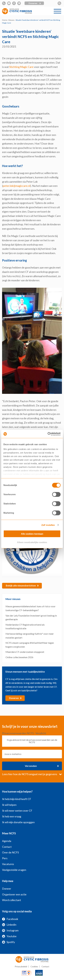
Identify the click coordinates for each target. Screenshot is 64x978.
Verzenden (42, 765)
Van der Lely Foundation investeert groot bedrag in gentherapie (31, 617)
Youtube (12, 936)
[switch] (56, 494)
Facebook (12, 919)
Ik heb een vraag (11, 816)
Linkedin (11, 924)
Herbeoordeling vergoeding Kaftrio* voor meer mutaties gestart (30, 635)
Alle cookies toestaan (32, 534)
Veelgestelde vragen (14, 869)
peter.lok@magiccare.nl (16, 185)
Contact (7, 846)
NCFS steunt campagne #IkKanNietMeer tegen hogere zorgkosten (30, 644)
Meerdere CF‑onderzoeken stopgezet (25, 651)
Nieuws (11, 20)
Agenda (6, 841)
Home (4, 20)
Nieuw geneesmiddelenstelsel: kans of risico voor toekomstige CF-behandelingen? (31, 608)
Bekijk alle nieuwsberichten (22, 585)
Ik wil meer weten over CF (17, 810)
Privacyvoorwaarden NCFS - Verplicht (24, 733)
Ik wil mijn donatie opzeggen (18, 822)
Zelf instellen (48, 525)
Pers (4, 858)
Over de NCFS (10, 852)
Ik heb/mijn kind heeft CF (16, 799)
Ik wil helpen (9, 804)
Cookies (34, 966)
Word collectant (11, 900)
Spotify (11, 942)
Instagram (12, 930)
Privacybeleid (21, 966)
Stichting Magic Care (21, 66)
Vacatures (8, 864)
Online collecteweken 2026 (19, 657)
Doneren (35, 3)
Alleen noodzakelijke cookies (32, 542)
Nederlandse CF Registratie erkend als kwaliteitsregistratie (25, 626)
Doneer (6, 888)
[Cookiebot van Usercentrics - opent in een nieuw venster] (48, 434)
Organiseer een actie (14, 894)
